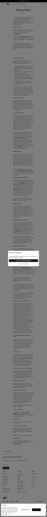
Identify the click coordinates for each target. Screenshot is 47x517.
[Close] (37, 253)
